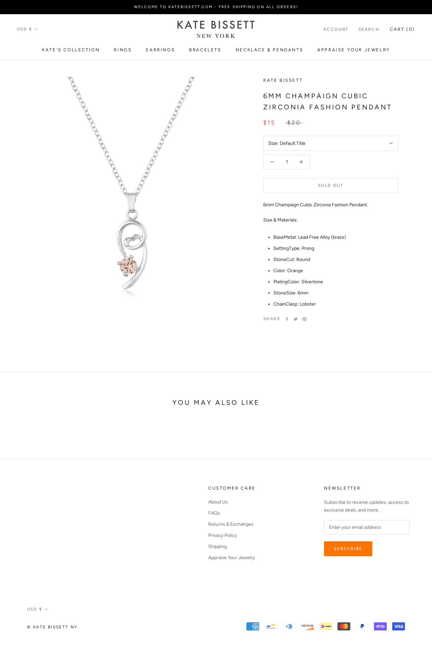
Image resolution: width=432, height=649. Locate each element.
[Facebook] (287, 319)
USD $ (24, 29)
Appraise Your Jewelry (353, 49)
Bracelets (205, 49)
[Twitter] (296, 319)
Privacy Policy (222, 535)
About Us (218, 502)
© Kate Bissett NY (52, 627)
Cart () (402, 29)
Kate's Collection (71, 49)
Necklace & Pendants (269, 49)
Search (368, 29)
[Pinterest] (304, 319)
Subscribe (348, 548)
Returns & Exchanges (230, 524)
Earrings (160, 49)
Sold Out (331, 185)
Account (336, 29)
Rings (123, 49)
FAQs (214, 513)
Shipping (217, 546)
